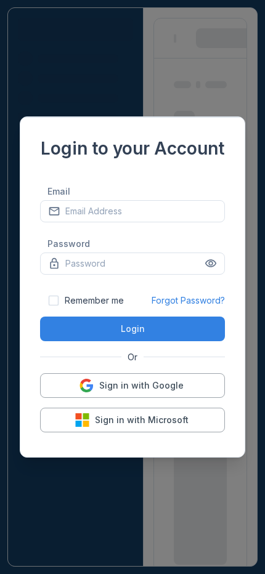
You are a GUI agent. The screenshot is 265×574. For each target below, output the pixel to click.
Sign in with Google (141, 385)
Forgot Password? (188, 300)
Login (133, 328)
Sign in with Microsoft (142, 419)
